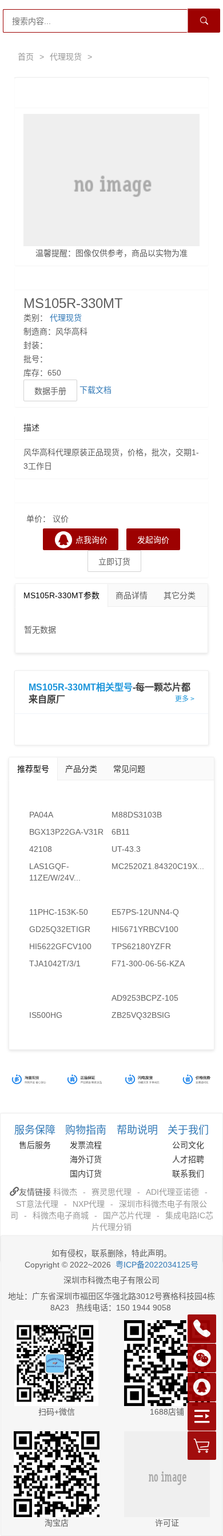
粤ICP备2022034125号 (157, 1264)
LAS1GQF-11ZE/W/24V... (55, 872)
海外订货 (86, 1159)
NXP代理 (89, 1204)
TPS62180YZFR (141, 946)
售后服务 (35, 1145)
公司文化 (188, 1145)
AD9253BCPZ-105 (145, 997)
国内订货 (86, 1173)
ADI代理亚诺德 (172, 1192)
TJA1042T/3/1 (55, 963)
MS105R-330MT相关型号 (81, 687)
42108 (40, 849)
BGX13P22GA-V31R (66, 831)
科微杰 (65, 1192)
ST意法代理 (37, 1204)
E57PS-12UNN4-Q (145, 912)
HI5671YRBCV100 (145, 929)
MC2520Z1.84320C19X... (153, 866)
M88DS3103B (137, 814)
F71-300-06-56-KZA (148, 963)
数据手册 (50, 391)
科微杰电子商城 (61, 1215)
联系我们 (188, 1173)
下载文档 (95, 389)
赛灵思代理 (111, 1192)
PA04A (41, 814)
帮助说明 (137, 1130)
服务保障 (34, 1130)
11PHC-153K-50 (58, 912)
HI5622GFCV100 (60, 946)
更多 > (184, 699)
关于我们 (188, 1130)
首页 (26, 56)
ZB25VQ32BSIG (141, 1015)
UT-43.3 (126, 849)
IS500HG (45, 1015)
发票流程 (86, 1145)
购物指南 (85, 1130)
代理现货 (66, 56)
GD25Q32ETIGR (59, 929)
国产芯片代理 (127, 1215)
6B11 (121, 831)
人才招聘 (188, 1159)
